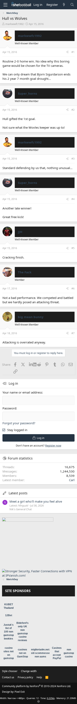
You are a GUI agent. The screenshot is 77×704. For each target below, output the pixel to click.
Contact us (8, 677)
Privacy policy (25, 677)
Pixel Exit (20, 691)
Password (9, 408)
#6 (73, 288)
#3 (73, 158)
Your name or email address (22, 392)
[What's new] (64, 4)
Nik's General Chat (20, 509)
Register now (53, 445)
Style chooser (9, 671)
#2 (73, 110)
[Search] (72, 4)
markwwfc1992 (14, 24)
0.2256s (51, 698)
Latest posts (18, 493)
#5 (73, 248)
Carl (72, 480)
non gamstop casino (69, 653)
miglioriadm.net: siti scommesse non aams (40, 653)
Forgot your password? (18, 423)
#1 (73, 52)
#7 (73, 333)
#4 (73, 199)
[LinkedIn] (31, 364)
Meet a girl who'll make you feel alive (35, 501)
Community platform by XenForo (36, 686)
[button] (5, 4)
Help (39, 677)
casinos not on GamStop (22, 653)
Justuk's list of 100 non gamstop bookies (8, 631)
